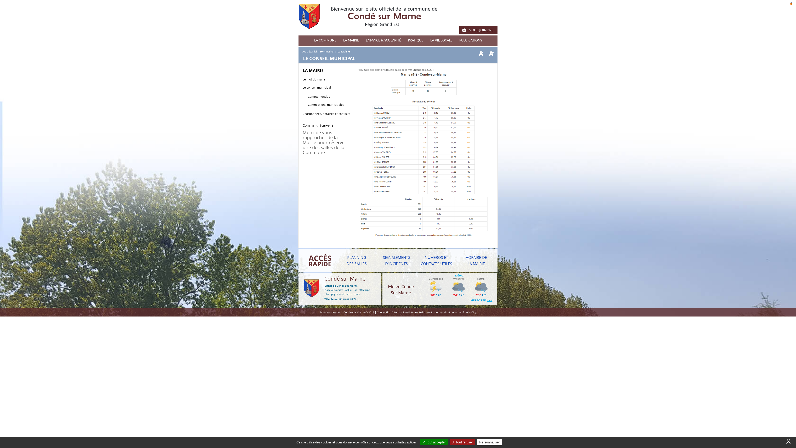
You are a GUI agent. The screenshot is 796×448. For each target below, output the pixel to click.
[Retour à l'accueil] (367, 18)
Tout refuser (464, 442)
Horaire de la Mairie (476, 260)
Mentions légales (330, 312)
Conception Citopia (388, 312)
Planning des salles (357, 260)
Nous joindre (481, 30)
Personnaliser (489, 442)
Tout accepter (435, 442)
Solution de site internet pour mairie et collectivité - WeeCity (439, 312)
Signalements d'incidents (396, 260)
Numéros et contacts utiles (436, 260)
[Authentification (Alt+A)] (791, 3)
